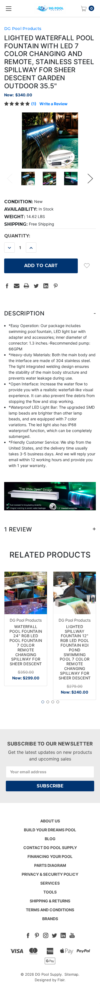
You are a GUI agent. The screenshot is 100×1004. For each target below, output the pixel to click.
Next (90, 178)
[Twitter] (36, 285)
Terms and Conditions (50, 909)
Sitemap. (71, 974)
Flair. (62, 980)
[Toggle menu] (8, 8)
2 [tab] (47, 702)
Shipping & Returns (50, 900)
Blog (50, 838)
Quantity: (17, 236)
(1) (33, 103)
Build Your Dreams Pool (50, 829)
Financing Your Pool (50, 856)
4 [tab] (57, 702)
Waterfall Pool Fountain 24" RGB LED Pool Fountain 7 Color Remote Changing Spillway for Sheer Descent (25, 645)
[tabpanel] (25, 628)
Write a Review (53, 103)
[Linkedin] (46, 285)
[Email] (16, 285)
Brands (50, 918)
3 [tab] (52, 702)
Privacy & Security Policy (50, 874)
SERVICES (50, 883)
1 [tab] (42, 702)
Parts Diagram (50, 865)
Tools (50, 892)
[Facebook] (7, 285)
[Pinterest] (55, 285)
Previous (9, 178)
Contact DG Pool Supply (50, 847)
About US (50, 821)
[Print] (26, 285)
